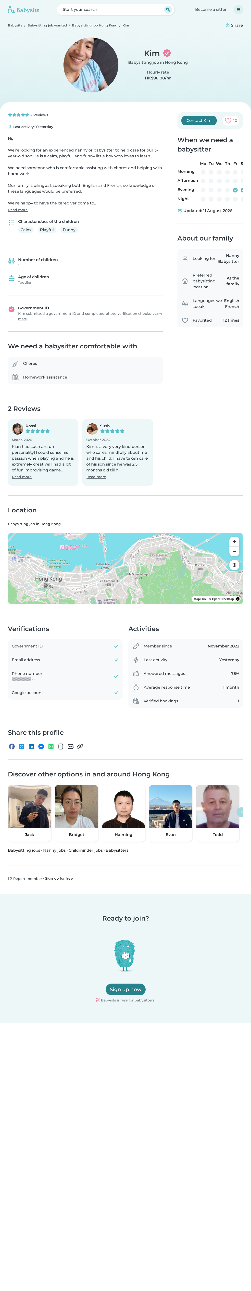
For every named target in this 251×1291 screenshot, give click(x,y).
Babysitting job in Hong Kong (158, 62)
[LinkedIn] (31, 746)
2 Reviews (38, 115)
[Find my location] (234, 565)
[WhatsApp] (51, 746)
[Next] (241, 812)
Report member (27, 878)
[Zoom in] (234, 541)
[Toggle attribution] (238, 599)
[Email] (71, 746)
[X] (21, 746)
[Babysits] (23, 9)
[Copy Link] (79, 746)
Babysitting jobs (24, 850)
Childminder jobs (86, 850)
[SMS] (61, 746)
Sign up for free (59, 878)
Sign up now (125, 989)
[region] (125, 568)
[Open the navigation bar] (238, 9)
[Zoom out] (234, 551)
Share (236, 25)
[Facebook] (12, 746)
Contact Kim (199, 120)
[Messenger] (41, 746)
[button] (43, 452)
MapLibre (200, 599)
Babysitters (117, 850)
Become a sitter (211, 9)
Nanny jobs (54, 850)
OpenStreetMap (223, 599)
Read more (18, 210)
